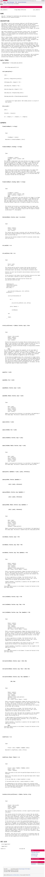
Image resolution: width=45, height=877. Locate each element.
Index (5, 2)
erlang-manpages (11, 3)
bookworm (5, 3)
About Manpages (10, 2)
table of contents (35, 858)
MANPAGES (5, 0)
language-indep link (35, 852)
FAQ (16, 2)
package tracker (34, 854)
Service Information (22, 2)
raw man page (34, 855)
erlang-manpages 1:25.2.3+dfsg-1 (24, 868)
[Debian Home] (1, 2)
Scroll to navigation (5, 7)
